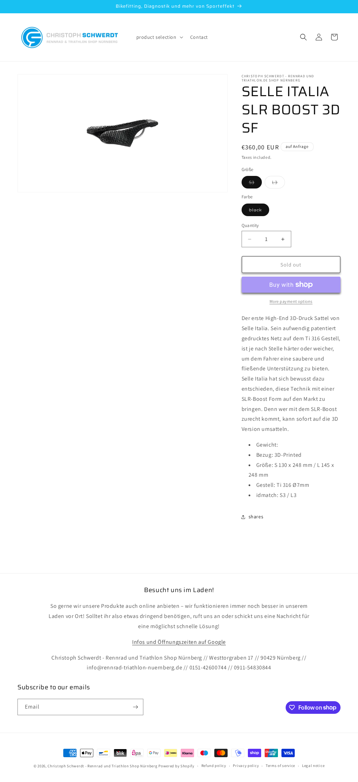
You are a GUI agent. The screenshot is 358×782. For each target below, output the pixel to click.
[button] (159, 37)
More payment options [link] (291, 301)
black (259, 211)
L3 (278, 184)
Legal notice (313, 765)
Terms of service (280, 765)
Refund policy (213, 765)
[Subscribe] (135, 707)
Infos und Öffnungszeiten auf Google (179, 642)
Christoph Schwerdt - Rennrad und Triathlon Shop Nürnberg (102, 765)
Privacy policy (246, 765)
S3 (255, 184)
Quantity (250, 225)
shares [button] (256, 516)
